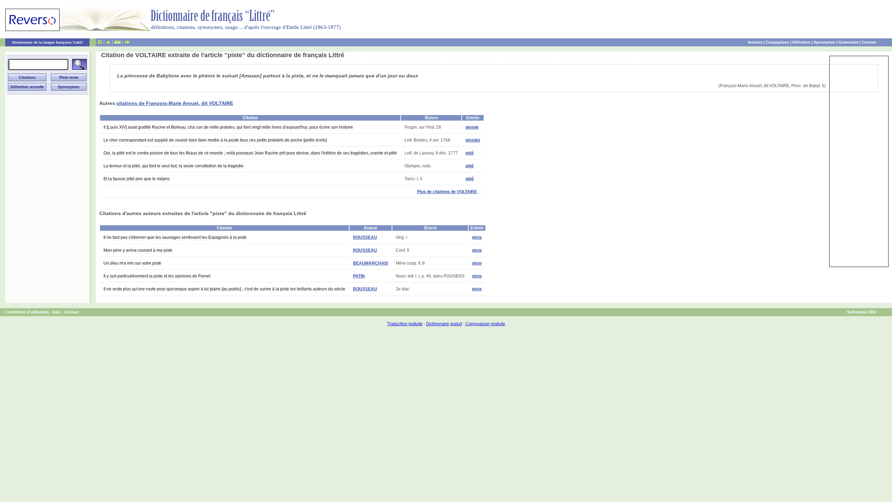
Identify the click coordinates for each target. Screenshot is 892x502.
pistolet (473, 140)
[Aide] (100, 42)
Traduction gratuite (405, 323)
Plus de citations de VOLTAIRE (447, 191)
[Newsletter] (117, 42)
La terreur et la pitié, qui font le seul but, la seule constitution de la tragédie (173, 165)
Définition (801, 42)
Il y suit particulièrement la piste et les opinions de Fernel (156, 276)
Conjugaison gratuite (485, 323)
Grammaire (848, 42)
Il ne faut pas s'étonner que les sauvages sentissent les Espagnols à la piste (175, 237)
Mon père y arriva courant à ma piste (137, 250)
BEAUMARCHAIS (370, 263)
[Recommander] (127, 42)
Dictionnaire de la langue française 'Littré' (47, 42)
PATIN (359, 276)
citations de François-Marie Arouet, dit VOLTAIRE (174, 103)
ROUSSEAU (365, 237)
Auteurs (755, 42)
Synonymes (824, 42)
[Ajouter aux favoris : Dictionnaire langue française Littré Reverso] (108, 42)
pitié (470, 153)
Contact (869, 42)
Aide (56, 312)
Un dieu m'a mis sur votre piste (132, 263)
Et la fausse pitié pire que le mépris (136, 178)
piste (477, 237)
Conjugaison (777, 42)
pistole (472, 127)
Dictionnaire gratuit (444, 323)
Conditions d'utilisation (27, 312)
